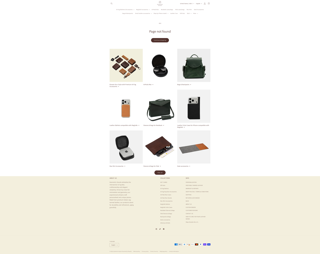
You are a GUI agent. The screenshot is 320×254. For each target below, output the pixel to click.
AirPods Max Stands (166, 198)
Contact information (174, 251)
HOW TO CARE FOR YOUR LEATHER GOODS (196, 218)
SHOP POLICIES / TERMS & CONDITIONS (197, 191)
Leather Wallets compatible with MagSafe (124, 125)
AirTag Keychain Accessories (168, 191)
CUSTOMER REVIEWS (192, 210)
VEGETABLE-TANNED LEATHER (194, 185)
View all (160, 172)
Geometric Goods (117, 251)
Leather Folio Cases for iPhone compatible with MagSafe (193, 126)
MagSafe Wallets (165, 204)
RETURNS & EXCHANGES (193, 198)
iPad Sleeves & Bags (166, 213)
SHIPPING (188, 195)
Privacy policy (145, 251)
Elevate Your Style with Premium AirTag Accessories (123, 85)
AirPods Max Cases (165, 195)
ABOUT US (189, 204)
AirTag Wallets (164, 188)
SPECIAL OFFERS (165, 223)
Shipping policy (163, 251)
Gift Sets (162, 185)
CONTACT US (189, 213)
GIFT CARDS (163, 182)
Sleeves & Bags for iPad (151, 166)
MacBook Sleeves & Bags (167, 210)
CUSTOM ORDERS (191, 207)
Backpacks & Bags (165, 216)
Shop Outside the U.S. (192, 222)
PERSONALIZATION (191, 182)
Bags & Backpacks (183, 84)
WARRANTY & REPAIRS (192, 188)
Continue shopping (160, 40)
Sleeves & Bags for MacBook (152, 125)
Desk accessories (182, 166)
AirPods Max (147, 84)
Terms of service (154, 251)
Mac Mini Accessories (116, 166)
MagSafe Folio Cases (166, 207)
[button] (112, 3)
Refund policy (136, 251)
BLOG (187, 201)
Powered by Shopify (127, 251)
